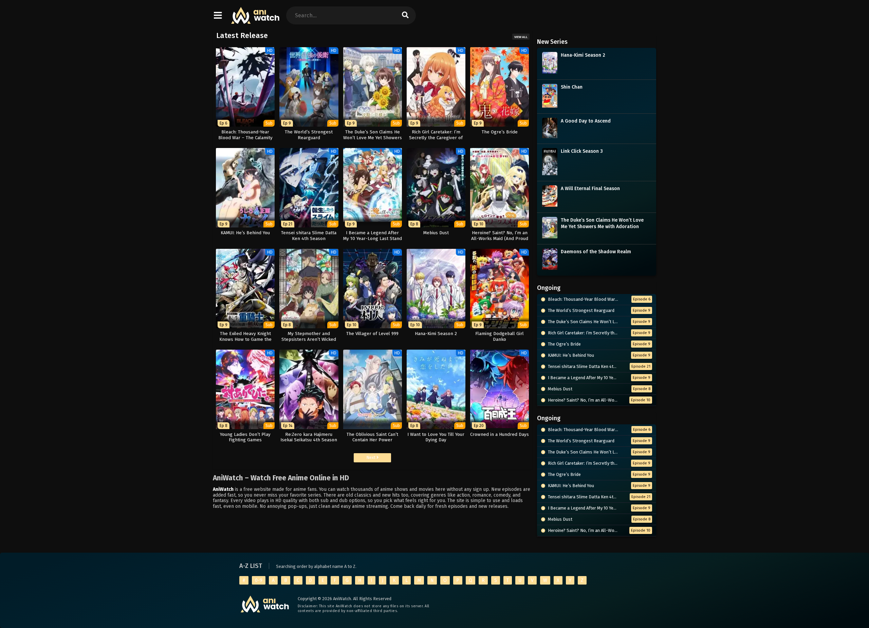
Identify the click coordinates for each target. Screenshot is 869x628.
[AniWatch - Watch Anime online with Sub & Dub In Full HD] (255, 20)
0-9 (258, 580)
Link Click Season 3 (582, 151)
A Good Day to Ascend (586, 121)
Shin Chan (572, 87)
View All (521, 37)
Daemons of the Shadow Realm (596, 252)
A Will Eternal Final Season (590, 188)
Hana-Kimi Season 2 (583, 55)
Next (371, 457)
